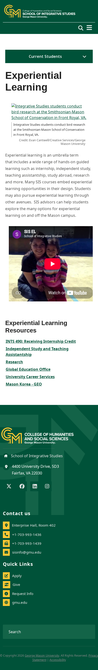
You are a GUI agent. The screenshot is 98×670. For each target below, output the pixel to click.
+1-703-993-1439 (26, 543)
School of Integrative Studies (36, 455)
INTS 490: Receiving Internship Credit (41, 341)
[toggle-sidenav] (83, 56)
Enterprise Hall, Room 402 (34, 525)
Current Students (45, 56)
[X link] (9, 486)
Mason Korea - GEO (24, 384)
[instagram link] (47, 486)
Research (14, 362)
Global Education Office (28, 369)
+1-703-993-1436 (26, 534)
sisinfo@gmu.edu (26, 552)
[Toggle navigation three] (89, 27)
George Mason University (42, 656)
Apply (17, 575)
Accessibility (57, 660)
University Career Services (30, 376)
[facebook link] (22, 486)
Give (16, 584)
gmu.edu (19, 602)
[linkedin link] (34, 486)
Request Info (22, 593)
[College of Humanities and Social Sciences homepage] (42, 433)
